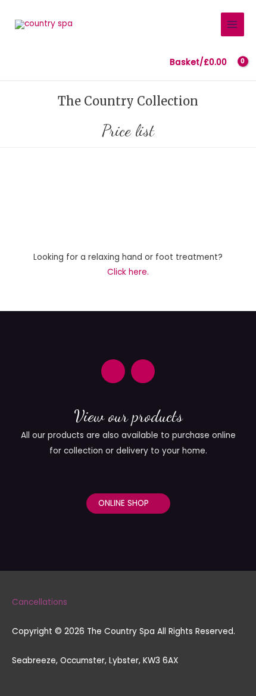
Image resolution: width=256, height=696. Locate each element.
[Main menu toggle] (232, 24)
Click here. (128, 272)
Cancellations (39, 602)
